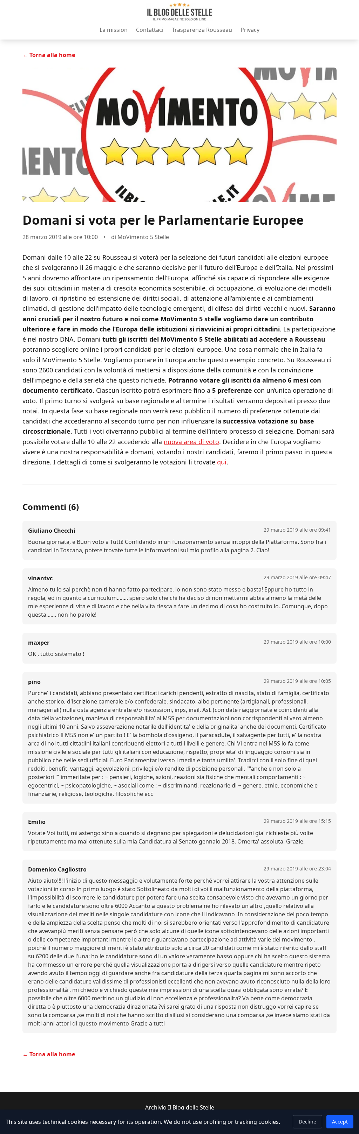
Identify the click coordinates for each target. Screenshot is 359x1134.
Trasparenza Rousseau (202, 30)
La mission (114, 30)
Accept (340, 1121)
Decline (307, 1121)
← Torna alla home (48, 55)
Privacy (250, 30)
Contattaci (149, 30)
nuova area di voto (191, 442)
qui (221, 462)
